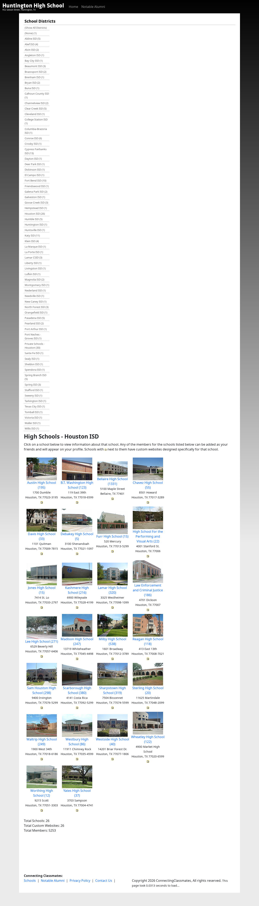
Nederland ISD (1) (35, 290)
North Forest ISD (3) (37, 307)
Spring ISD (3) (33, 384)
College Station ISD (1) (36, 121)
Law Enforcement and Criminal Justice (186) (148, 590)
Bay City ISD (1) (34, 60)
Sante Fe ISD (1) (34, 353)
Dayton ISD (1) (33, 158)
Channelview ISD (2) (36, 103)
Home (73, 6)
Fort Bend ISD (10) (35, 180)
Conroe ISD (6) (33, 138)
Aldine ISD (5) (32, 38)
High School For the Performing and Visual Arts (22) (148, 536)
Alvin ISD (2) (32, 50)
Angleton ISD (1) (34, 55)
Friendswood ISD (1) (37, 186)
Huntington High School (33, 5)
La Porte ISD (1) (34, 252)
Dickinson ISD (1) (35, 169)
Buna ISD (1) (32, 88)
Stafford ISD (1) (34, 390)
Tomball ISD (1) (33, 412)
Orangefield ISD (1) (36, 312)
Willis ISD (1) (32, 428)
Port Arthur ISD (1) (36, 329)
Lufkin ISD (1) (32, 274)
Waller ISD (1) (32, 423)
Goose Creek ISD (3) (36, 202)
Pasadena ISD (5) (35, 318)
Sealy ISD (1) (32, 359)
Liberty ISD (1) (33, 263)
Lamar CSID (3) (33, 257)
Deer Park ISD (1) (35, 164)
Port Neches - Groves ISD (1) (33, 336)
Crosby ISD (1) (33, 144)
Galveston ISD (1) (35, 197)
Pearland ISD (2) (34, 323)
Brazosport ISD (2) (35, 72)
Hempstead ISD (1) (36, 208)
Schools (30, 880)
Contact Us (103, 880)
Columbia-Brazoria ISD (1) (36, 131)
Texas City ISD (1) (35, 406)
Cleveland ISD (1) (35, 114)
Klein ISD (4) (32, 241)
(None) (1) (31, 33)
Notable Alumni (93, 6)
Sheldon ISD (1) (34, 364)
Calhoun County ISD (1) (37, 95)
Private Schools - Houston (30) (35, 345)
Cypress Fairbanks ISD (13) (36, 151)
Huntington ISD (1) (36, 224)
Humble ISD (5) (33, 219)
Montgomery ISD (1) (37, 285)
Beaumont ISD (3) (35, 66)
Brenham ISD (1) (34, 77)
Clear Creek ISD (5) (36, 108)
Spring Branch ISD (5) (35, 377)
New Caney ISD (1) (36, 301)
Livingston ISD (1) (35, 268)
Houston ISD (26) (35, 213)
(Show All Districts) (36, 28)
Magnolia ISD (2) (34, 279)
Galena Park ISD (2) (36, 191)
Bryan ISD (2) (32, 82)
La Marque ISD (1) (35, 246)
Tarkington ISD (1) (35, 401)
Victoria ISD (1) (33, 417)
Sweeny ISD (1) (33, 395)
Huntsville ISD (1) (35, 230)
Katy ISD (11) (32, 235)
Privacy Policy (80, 880)
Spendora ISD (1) (35, 369)
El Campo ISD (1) (34, 175)
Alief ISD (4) (31, 44)
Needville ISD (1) (34, 296)
